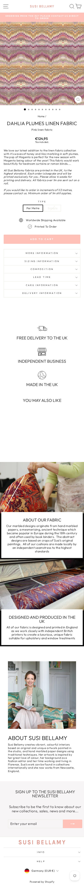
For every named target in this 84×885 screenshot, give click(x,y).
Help (41, 861)
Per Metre (33, 208)
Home (41, 116)
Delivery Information (42, 293)
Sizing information (42, 261)
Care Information (42, 285)
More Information (42, 253)
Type (42, 201)
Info (41, 852)
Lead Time (42, 277)
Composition (42, 269)
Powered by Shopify (42, 881)
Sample (53, 208)
